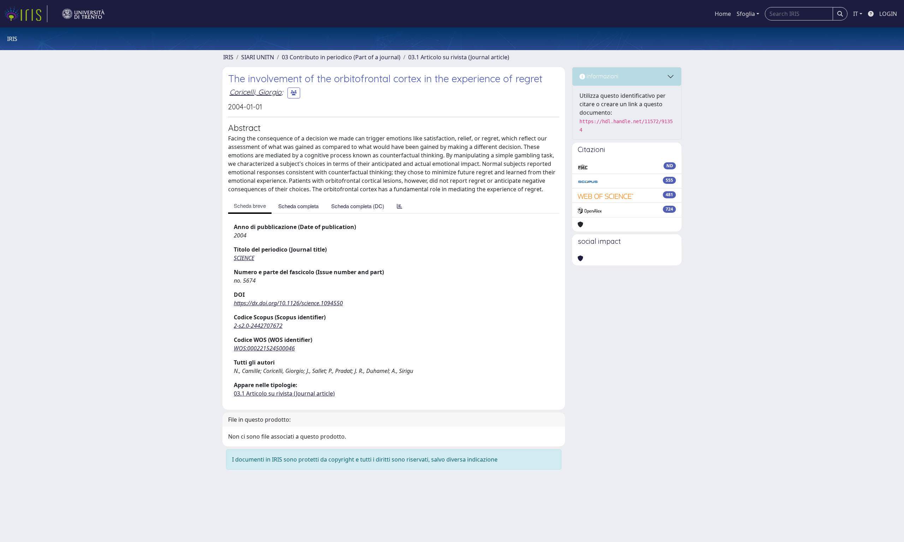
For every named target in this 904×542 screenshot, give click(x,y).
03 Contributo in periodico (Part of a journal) (341, 57)
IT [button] (855, 14)
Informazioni (601, 76)
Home (723, 14)
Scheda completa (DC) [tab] (357, 206)
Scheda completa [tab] (298, 206)
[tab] (399, 206)
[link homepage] (25, 13)
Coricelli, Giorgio (255, 92)
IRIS (228, 57)
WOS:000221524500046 (264, 348)
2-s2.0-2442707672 (258, 326)
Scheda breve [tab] (250, 205)
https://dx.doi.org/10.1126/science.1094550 (288, 303)
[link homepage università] (83, 13)
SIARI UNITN (257, 57)
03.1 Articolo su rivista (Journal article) (458, 57)
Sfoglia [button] (746, 14)
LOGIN (888, 14)
